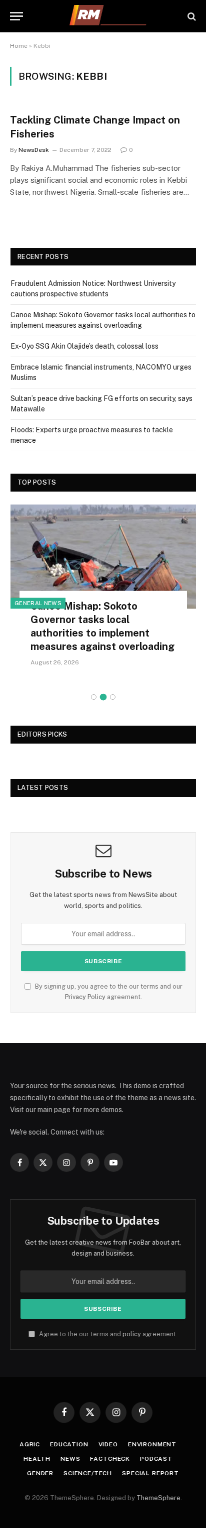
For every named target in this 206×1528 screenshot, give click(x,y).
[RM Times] (108, 16)
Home (19, 45)
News (70, 1458)
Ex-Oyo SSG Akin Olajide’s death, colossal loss (84, 346)
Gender (40, 1473)
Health (37, 1458)
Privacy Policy (85, 997)
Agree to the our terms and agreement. (108, 1334)
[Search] (191, 16)
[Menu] (16, 16)
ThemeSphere (158, 1498)
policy (131, 1334)
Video (108, 1444)
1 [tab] (93, 697)
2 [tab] (103, 697)
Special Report (150, 1473)
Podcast (156, 1458)
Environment (152, 1444)
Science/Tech (88, 1473)
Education (69, 1444)
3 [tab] (113, 697)
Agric (30, 1444)
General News (38, 603)
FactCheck (110, 1458)
